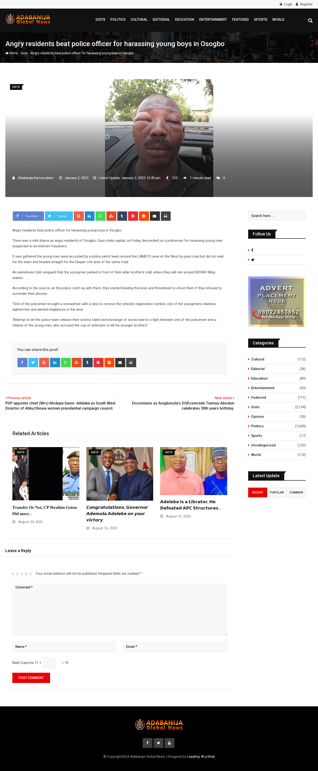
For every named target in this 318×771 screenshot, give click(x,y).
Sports (260, 19)
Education (184, 19)
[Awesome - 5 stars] (30, 574)
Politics (117, 19)
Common (296, 492)
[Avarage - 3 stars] (22, 574)
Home (13, 53)
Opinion (257, 416)
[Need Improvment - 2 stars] (17, 574)
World (278, 19)
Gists (100, 19)
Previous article (19, 398)
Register (306, 4)
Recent (257, 492)
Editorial (161, 19)
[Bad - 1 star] (13, 574)
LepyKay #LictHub (201, 756)
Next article (223, 398)
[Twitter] (33, 362)
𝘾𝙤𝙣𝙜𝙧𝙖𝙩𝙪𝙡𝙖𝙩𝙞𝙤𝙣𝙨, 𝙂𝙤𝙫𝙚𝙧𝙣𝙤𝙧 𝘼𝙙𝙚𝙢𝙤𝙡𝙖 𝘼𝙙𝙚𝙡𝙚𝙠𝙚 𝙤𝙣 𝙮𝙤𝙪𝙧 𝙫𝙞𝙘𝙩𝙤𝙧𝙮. (117, 513)
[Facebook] (22, 362)
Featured (240, 19)
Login (288, 4)
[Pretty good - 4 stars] (26, 574)
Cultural (139, 19)
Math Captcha (23, 663)
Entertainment (213, 19)
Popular (277, 492)
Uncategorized (263, 445)
